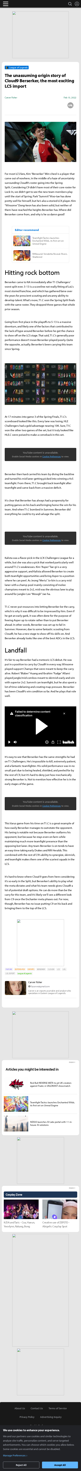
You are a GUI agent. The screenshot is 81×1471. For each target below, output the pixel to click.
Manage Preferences (14, 1455)
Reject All (21, 1465)
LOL (64, 969)
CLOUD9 (51, 969)
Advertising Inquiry (51, 1417)
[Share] (26, 105)
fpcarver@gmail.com (40, 986)
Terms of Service (58, 1408)
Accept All (60, 1465)
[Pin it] (56, 105)
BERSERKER (41, 969)
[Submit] (40, 105)
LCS (58, 969)
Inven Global (20, 4)
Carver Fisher (35, 982)
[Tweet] (11, 105)
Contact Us (37, 1408)
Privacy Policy (27, 1417)
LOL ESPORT (10, 973)
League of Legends (25, 973)
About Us (20, 1408)
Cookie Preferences (51, 456)
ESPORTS (31, 969)
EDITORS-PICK (20, 969)
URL (70, 105)
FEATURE (9, 969)
